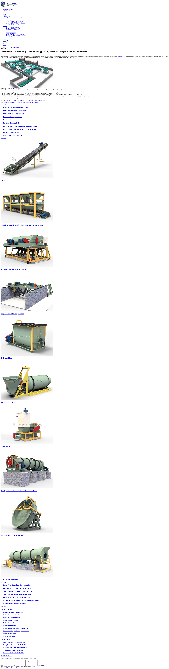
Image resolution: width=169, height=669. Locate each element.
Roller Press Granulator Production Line (14, 17)
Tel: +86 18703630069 (5, 10)
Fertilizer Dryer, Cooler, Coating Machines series (16, 34)
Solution (5, 39)
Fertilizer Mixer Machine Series (12, 29)
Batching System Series (11, 36)
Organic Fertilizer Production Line (13, 24)
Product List (3, 104)
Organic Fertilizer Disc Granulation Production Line (17, 23)
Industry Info (17, 47)
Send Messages (41, 665)
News (4, 41)
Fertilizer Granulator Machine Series (13, 27)
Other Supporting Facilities (11, 37)
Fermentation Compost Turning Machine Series (16, 35)
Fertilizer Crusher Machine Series (13, 28)
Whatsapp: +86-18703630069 (7, 9)
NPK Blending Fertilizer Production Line (14, 21)
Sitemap (33, 666)
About (4, 15)
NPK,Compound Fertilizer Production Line (15, 20)
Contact (4, 45)
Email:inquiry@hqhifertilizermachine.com (9, 11)
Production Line (6, 16)
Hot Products (3, 138)
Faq (6, 42)
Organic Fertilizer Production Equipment (12, 667)
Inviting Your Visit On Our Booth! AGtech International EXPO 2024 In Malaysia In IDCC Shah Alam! (23, 100)
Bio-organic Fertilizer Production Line (14, 22)
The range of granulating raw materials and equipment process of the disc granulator (20, 102)
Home (4, 14)
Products (5, 26)
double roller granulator (41, 90)
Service (4, 43)
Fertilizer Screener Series (11, 32)
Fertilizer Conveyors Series (11, 30)
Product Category (7, 609)
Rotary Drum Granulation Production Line (15, 18)
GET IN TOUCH (6, 656)
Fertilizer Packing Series (11, 33)
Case (7, 40)
